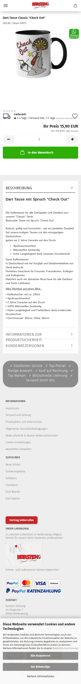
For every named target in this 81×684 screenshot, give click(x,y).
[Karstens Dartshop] (40, 5)
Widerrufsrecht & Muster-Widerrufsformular (32, 435)
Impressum (12, 408)
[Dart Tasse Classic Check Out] (40, 53)
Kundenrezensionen (25, 345)
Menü (5, 5)
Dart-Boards (13, 491)
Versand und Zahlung (18, 415)
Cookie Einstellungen (18, 442)
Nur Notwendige (40, 666)
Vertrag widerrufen (21, 520)
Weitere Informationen (40, 676)
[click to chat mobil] (74, 33)
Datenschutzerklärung (65, 648)
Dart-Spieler (13, 498)
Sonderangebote (15, 471)
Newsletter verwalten (18, 449)
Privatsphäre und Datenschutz (24, 421)
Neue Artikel (13, 464)
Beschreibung (19, 188)
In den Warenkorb (40, 153)
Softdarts (11, 478)
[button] (8, 139)
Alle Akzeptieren (40, 655)
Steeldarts (12, 485)
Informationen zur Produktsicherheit (24, 335)
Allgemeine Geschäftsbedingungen (26, 428)
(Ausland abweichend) (66, 118)
